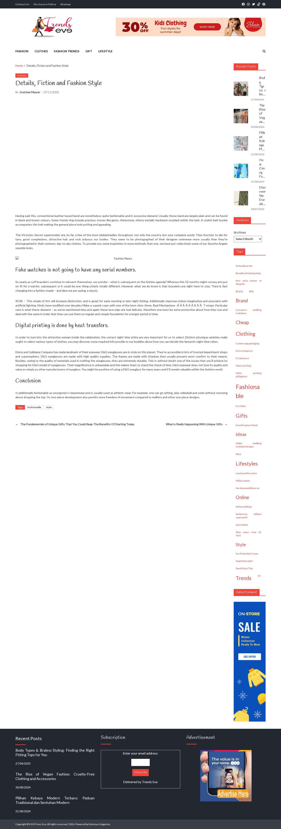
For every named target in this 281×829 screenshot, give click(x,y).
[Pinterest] (264, 4)
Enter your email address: (140, 767)
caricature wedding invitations (248, 311)
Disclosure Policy (45, 4)
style (49, 407)
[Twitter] (253, 4)
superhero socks (244, 561)
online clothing (244, 506)
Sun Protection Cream (247, 553)
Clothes (41, 51)
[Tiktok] (258, 4)
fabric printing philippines (248, 375)
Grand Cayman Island (247, 425)
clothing (245, 334)
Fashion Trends (66, 51)
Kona (238, 454)
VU (259, 575)
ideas (241, 434)
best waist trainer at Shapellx (248, 282)
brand (242, 300)
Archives (240, 232)
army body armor (244, 265)
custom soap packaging (247, 343)
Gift (88, 51)
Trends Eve (150, 782)
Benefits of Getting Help (248, 273)
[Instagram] (248, 4)
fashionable (34, 407)
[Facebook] (243, 4)
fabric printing (243, 365)
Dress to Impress (244, 350)
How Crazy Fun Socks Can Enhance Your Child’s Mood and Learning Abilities (262, 168)
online (242, 497)
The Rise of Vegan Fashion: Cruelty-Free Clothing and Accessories (262, 114)
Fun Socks (241, 406)
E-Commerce (242, 358)
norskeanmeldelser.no (247, 488)
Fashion (21, 51)
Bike (251, 291)
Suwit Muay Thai (244, 568)
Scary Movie (242, 524)
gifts (241, 415)
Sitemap (65, 4)
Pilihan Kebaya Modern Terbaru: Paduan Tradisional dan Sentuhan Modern (262, 141)
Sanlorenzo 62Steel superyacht (248, 516)
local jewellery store (246, 473)
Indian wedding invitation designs (248, 445)
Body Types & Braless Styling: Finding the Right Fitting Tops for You (262, 86)
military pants (243, 480)
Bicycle (239, 291)
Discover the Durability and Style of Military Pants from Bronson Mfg (262, 196)
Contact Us (22, 4)
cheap (242, 322)
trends (243, 578)
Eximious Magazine (99, 824)
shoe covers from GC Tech (248, 534)
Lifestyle (105, 51)
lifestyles (247, 463)
